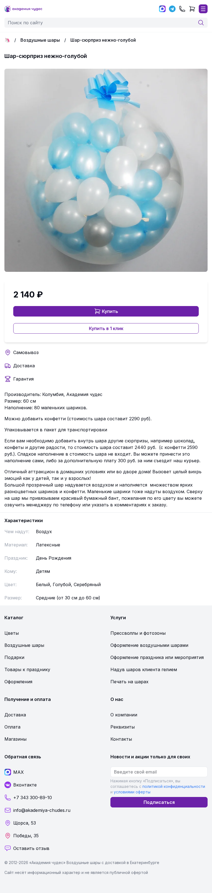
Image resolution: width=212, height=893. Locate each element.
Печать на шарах (129, 681)
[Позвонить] (182, 9)
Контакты (121, 739)
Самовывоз (26, 352)
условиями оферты (132, 792)
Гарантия (23, 379)
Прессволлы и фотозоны (138, 633)
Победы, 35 (26, 835)
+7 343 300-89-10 (32, 797)
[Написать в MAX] (162, 9)
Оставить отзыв (31, 848)
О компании (123, 714)
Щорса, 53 (24, 823)
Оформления (18, 681)
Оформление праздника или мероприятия (157, 657)
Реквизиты (122, 727)
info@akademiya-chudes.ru (41, 810)
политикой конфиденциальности (173, 786)
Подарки (14, 657)
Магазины (15, 739)
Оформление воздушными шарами (149, 645)
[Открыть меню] (203, 8)
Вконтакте (25, 785)
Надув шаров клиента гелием (143, 669)
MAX (18, 772)
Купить (110, 311)
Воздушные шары (40, 40)
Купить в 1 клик (106, 328)
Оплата (12, 727)
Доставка (24, 365)
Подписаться (159, 802)
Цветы (11, 633)
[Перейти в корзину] (192, 9)
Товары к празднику (27, 669)
